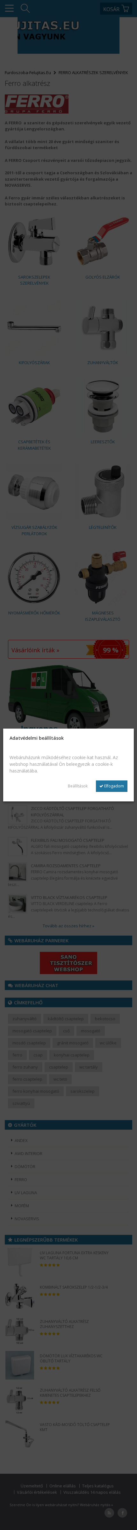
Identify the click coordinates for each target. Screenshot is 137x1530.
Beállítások (78, 786)
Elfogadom (113, 786)
